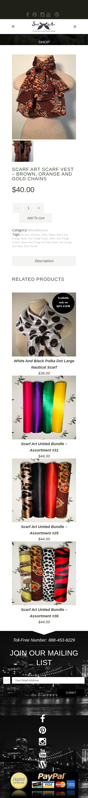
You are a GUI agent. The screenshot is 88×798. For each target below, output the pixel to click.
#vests (52, 234)
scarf (26, 246)
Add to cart (35, 218)
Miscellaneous (38, 230)
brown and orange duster (34, 238)
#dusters (35, 234)
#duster (25, 234)
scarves (33, 246)
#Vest (44, 234)
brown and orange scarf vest (36, 242)
